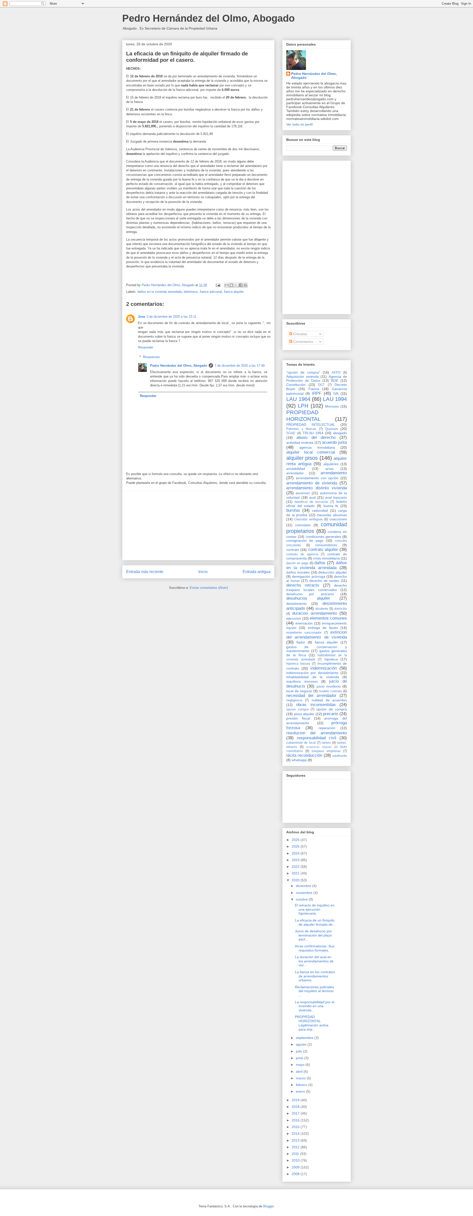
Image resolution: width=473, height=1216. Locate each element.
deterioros (191, 292)
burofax (293, 510)
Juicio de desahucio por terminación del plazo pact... (313, 935)
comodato (303, 525)
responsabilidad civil (316, 738)
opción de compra (331, 709)
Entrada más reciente (144, 572)
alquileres (330, 464)
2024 (296, 853)
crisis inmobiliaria (326, 558)
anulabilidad (295, 469)
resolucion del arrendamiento (316, 733)
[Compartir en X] (236, 285)
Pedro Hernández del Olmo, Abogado (208, 18)
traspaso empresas (326, 751)
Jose (141, 316)
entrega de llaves (323, 628)
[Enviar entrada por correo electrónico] (217, 285)
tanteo (326, 742)
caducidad (320, 510)
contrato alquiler (323, 549)
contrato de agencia (302, 554)
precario (330, 713)
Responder (145, 347)
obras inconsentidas (316, 704)
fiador (300, 642)
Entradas (299, 334)
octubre (302, 899)
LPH (303, 406)
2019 (296, 1100)
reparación (327, 728)
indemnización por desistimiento (312, 673)
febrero (302, 1085)
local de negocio (299, 691)
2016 (296, 1120)
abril (300, 1071)
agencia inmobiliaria (317, 447)
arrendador (295, 473)
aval (312, 497)
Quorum (331, 429)
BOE (334, 380)
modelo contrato (330, 691)
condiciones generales (323, 537)
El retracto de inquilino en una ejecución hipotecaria (315, 909)
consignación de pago (304, 540)
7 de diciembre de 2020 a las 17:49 (240, 365)
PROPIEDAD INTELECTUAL (310, 425)
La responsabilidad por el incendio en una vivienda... (314, 1006)
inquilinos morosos (302, 681)
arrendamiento (334, 473)
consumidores (326, 545)
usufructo (339, 755)
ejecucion (293, 618)
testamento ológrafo (319, 746)
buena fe (330, 506)
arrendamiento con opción (317, 478)
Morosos (332, 406)
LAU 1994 (335, 399)
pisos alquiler (304, 714)
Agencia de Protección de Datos (316, 379)
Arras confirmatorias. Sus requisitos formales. (314, 948)
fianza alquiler (234, 292)
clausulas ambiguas (308, 519)
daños (319, 562)
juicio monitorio (329, 686)
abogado (340, 433)
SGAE (290, 433)
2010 (296, 1160)
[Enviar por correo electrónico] (226, 285)
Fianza (313, 389)
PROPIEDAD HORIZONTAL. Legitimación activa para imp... (311, 1023)
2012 (296, 1147)
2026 (296, 840)
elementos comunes (328, 618)
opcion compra (297, 709)
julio (299, 1051)
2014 (296, 1133)
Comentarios (302, 342)
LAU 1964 (298, 399)
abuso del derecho (316, 437)
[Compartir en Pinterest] (245, 285)
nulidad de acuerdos (329, 700)
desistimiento (296, 604)
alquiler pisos (302, 458)
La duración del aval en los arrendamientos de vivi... (314, 961)
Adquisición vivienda (302, 376)
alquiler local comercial (310, 452)
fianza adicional (211, 292)
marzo (301, 1078)
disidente (321, 608)
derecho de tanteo (324, 581)
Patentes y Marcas (301, 429)
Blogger (268, 1206)
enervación (304, 623)
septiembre (305, 1038)
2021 (296, 873)
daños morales (298, 572)
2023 (296, 860)
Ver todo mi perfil (299, 124)
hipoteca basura (298, 663)
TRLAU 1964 (313, 433)
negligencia (294, 700)
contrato (292, 550)
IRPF (316, 393)
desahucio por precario (310, 594)
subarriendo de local (301, 742)
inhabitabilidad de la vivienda (312, 677)
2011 (296, 1154)
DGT (321, 385)
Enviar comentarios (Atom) (209, 588)
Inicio (203, 572)
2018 (296, 1107)
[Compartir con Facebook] (240, 285)
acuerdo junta (334, 442)
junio (300, 1058)
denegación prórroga (308, 576)
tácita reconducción (304, 755)
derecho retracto (302, 585)
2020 (296, 880)
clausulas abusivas (332, 515)
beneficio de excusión (311, 502)
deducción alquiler (332, 572)
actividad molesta (299, 442)
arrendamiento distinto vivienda (316, 488)
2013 (296, 1140)
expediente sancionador (303, 632)
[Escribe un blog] (231, 285)
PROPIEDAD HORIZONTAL (303, 415)
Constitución (295, 385)
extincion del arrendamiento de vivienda (316, 635)
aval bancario (336, 497)
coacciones (338, 519)
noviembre (304, 893)
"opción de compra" (303, 372)
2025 (296, 846)
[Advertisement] (198, 525)
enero (301, 1091)
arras (329, 469)
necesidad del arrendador (311, 695)
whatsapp (299, 760)
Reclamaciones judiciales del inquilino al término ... (314, 991)
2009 (296, 1167)
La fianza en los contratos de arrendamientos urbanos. (315, 976)
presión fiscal (298, 718)
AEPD (336, 372)
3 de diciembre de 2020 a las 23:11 (171, 316)
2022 (296, 867)
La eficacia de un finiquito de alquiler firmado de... (315, 922)
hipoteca (331, 659)
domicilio (340, 608)
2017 (296, 1113)
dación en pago (297, 563)
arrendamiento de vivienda (311, 483)
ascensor (303, 493)
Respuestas (151, 357)
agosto (301, 1044)
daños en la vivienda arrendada (159, 292)
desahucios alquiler (308, 598)
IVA (335, 393)
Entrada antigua (256, 572)
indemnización (323, 668)
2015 (296, 1127)
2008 (296, 1174)
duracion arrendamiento (314, 613)
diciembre (304, 886)
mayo (300, 1065)
